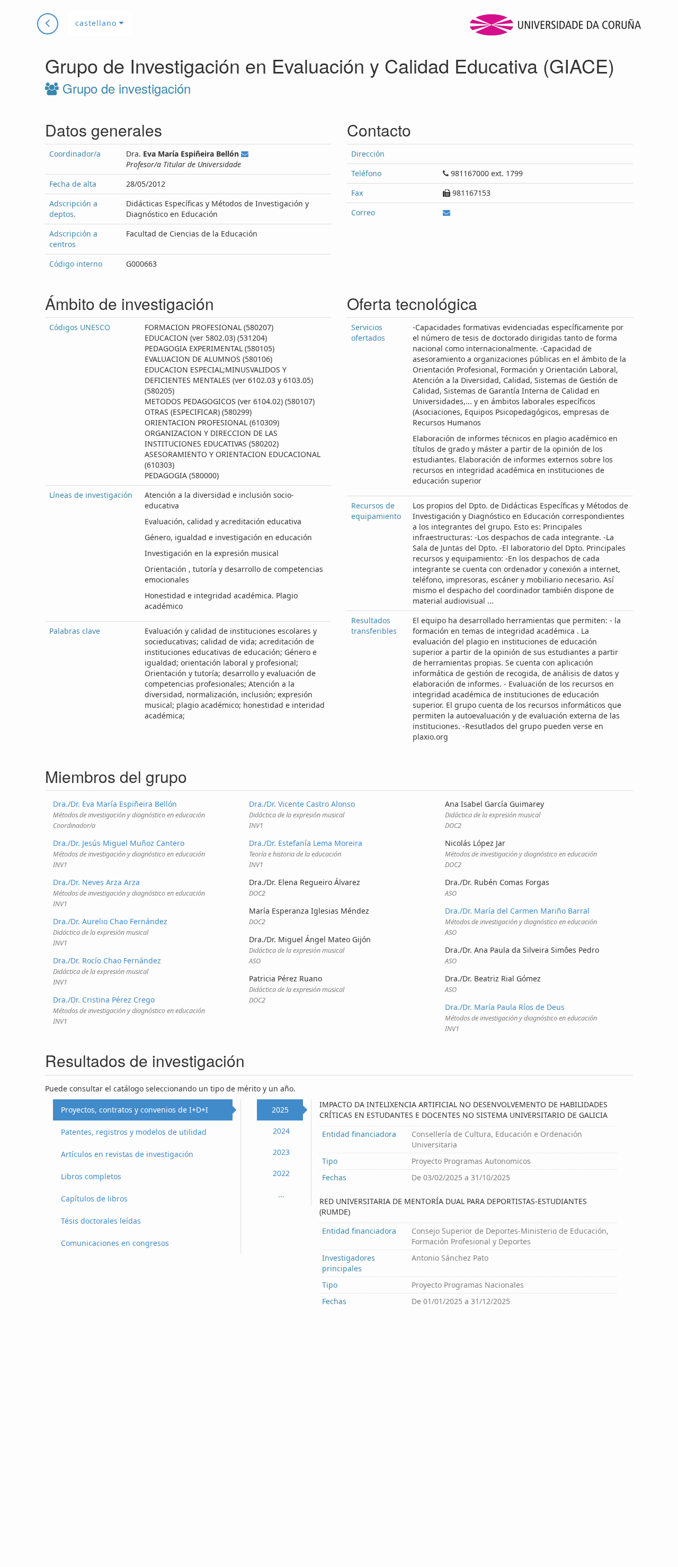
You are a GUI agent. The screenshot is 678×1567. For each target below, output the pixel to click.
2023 (281, 1152)
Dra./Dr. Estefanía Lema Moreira (305, 843)
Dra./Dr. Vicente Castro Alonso (302, 804)
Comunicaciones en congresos (115, 1243)
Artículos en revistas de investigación (127, 1154)
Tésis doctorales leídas (101, 1221)
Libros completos (91, 1176)
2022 (281, 1173)
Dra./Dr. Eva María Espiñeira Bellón (115, 804)
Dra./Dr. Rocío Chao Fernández (107, 960)
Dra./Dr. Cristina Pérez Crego (104, 1000)
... (281, 1194)
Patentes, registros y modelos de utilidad (134, 1132)
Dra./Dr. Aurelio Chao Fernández (110, 921)
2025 (280, 1110)
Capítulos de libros (94, 1199)
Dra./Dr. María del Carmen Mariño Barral (517, 911)
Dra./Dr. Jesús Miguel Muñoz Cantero (118, 843)
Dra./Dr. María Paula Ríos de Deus (505, 1007)
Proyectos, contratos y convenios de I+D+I (134, 1110)
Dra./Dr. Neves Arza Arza (96, 882)
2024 (281, 1131)
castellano (97, 23)
